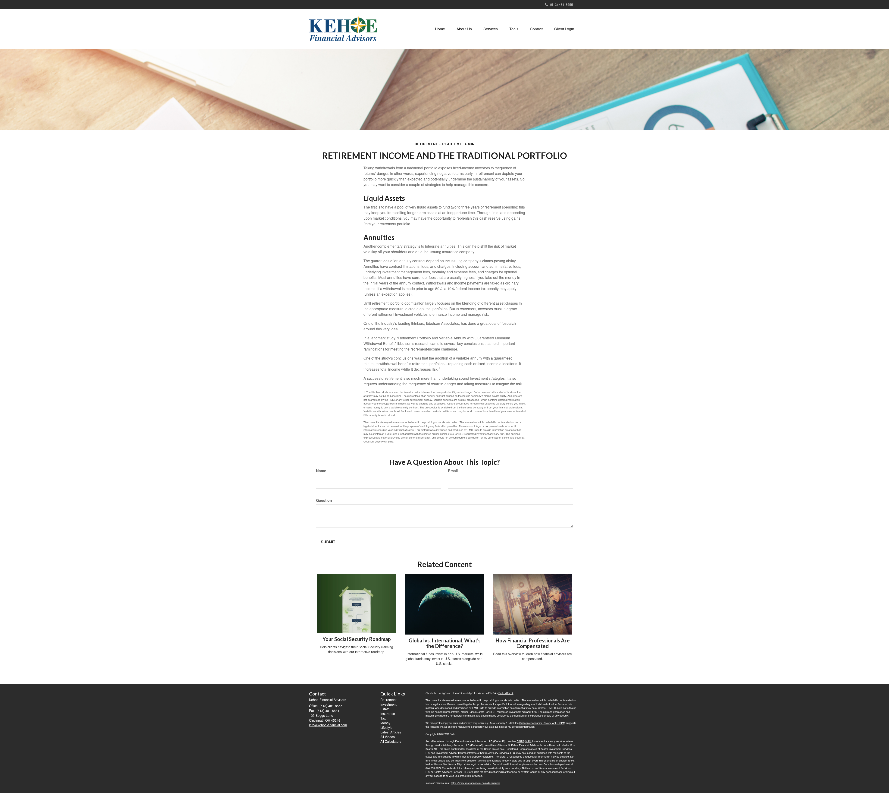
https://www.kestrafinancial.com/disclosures (475, 783)
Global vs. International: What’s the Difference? (445, 643)
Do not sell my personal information (515, 726)
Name (321, 470)
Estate (385, 709)
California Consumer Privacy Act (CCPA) (542, 723)
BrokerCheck (505, 693)
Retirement (388, 699)
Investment (388, 704)
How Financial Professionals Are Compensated (532, 643)
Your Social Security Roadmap (356, 639)
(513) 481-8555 (561, 4)
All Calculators (390, 741)
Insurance (387, 713)
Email (453, 470)
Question (324, 500)
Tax (383, 718)
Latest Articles (390, 732)
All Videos (387, 736)
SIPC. (528, 741)
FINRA (520, 741)
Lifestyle (386, 727)
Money (385, 722)
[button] (464, 29)
